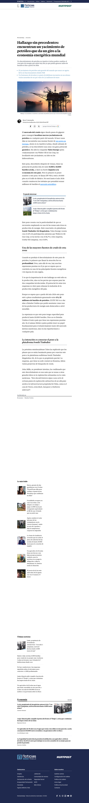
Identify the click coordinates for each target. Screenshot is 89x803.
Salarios (43, 1)
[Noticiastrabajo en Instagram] (62, 796)
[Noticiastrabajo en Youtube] (68, 796)
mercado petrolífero (48, 184)
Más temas (37, 785)
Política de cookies (60, 779)
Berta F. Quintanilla (28, 120)
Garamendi (49, 1)
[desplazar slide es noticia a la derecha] (71, 1)
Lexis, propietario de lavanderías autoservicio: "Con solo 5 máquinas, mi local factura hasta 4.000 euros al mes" (48, 200)
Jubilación (37, 774)
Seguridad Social (39, 779)
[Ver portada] (27, 6)
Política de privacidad (61, 785)
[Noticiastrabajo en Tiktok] (65, 796)
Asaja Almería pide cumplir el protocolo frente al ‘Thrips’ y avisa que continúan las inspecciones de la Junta (49, 211)
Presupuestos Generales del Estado (63, 1)
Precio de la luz (30, 1)
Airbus (37, 1)
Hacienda (20, 785)
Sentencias (20, 777)
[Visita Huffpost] (65, 6)
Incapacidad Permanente (25, 782)
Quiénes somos (59, 774)
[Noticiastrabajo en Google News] (71, 796)
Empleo (19, 774)
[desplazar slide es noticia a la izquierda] (25, 1)
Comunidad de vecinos (41, 777)
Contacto (57, 788)
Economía (20, 398)
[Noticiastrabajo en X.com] (60, 796)
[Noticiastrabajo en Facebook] (57, 796)
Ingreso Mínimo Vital (23, 788)
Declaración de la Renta (24, 779)
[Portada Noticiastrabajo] (26, 757)
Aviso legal (57, 782)
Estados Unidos (29, 398)
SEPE (35, 782)
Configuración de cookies (62, 777)
